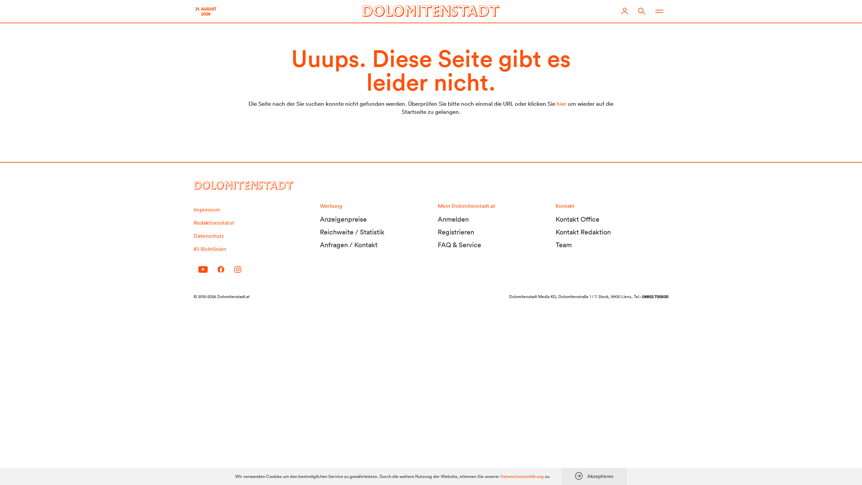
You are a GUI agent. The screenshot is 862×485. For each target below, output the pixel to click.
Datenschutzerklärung (522, 476)
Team (564, 245)
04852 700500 (655, 296)
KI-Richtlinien (210, 249)
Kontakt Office (577, 219)
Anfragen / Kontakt (348, 245)
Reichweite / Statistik (352, 232)
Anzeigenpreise (343, 219)
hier (561, 103)
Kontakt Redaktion (583, 232)
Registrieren (456, 232)
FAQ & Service (459, 245)
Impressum (207, 209)
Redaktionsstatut (214, 222)
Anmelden (453, 219)
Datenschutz (209, 235)
